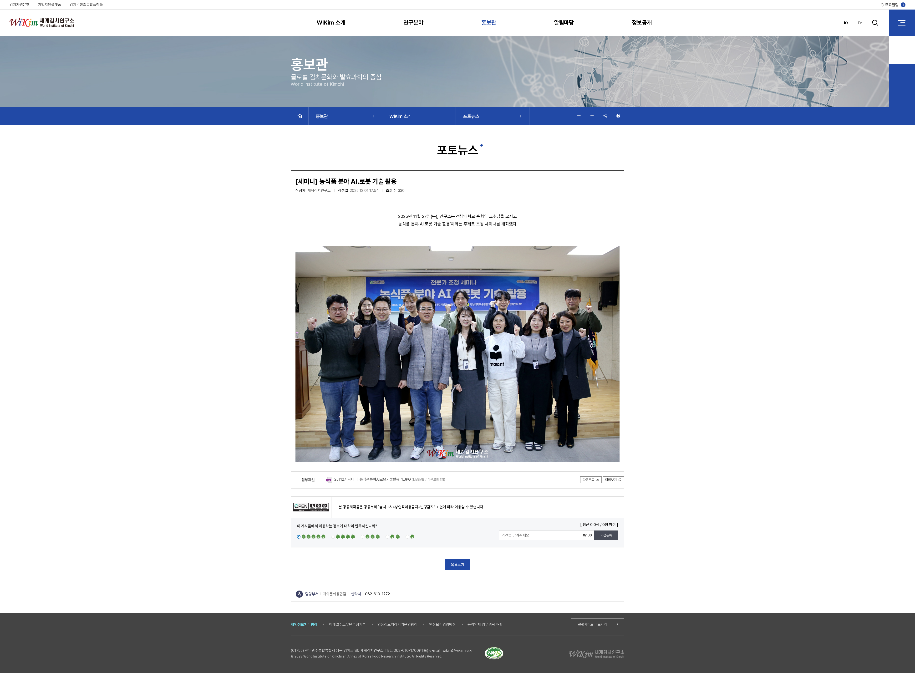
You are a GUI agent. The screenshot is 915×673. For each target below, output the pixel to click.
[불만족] (393, 536)
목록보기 (457, 564)
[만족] (343, 536)
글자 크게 (579, 116)
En (860, 23)
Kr (846, 23)
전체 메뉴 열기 (902, 23)
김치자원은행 (20, 4)
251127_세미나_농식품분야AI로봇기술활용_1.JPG (372, 479)
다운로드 (588, 480)
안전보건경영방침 (442, 624)
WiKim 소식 (400, 116)
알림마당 (564, 22)
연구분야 (413, 22)
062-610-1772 (377, 594)
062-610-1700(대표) (411, 650)
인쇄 (618, 116)
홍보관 (488, 22)
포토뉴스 (471, 116)
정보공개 (642, 22)
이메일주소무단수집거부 (347, 624)
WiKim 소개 (331, 22)
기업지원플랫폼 (49, 4)
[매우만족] (311, 536)
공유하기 (605, 116)
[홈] (300, 116)
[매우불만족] (410, 536)
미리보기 (611, 480)
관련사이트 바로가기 (592, 624)
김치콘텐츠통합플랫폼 (86, 4)
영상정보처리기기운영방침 (397, 624)
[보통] (370, 536)
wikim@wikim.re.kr (457, 650)
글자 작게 (592, 116)
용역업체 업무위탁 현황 (485, 624)
